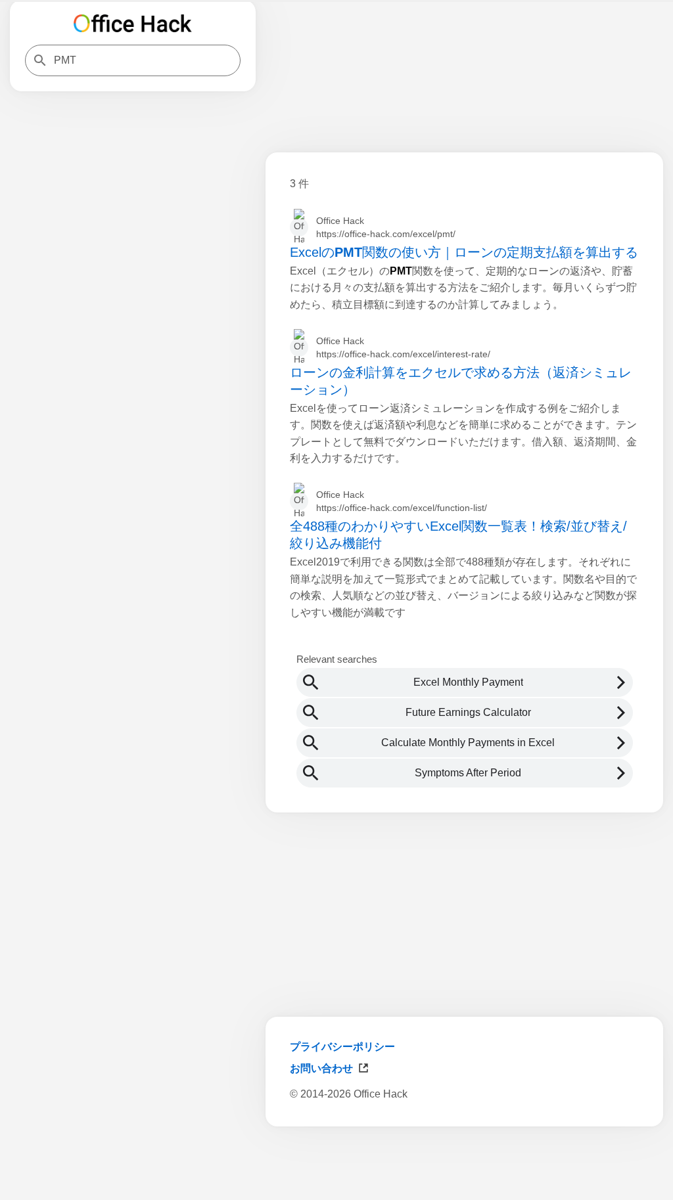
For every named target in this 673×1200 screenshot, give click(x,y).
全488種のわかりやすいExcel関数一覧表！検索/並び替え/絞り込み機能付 (458, 534)
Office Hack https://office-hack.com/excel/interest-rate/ (403, 347)
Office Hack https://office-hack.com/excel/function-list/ (401, 501)
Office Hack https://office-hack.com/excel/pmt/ (385, 227)
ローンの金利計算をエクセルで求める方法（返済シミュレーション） (461, 381)
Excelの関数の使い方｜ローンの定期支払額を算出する (464, 252)
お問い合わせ (321, 1068)
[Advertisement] (464, 1165)
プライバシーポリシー (342, 1046)
